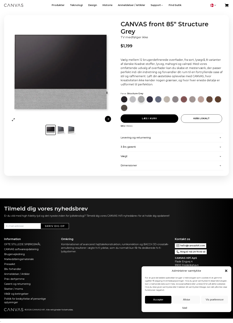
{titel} (184, 307)
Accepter (158, 299)
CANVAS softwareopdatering (21, 249)
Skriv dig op (55, 226)
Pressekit (9, 264)
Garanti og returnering (17, 283)
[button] (226, 270)
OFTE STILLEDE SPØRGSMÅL (22, 244)
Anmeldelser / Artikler (17, 274)
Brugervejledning (14, 254)
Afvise (186, 299)
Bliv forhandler (12, 269)
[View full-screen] (13, 120)
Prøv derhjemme (14, 278)
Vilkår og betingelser (16, 293)
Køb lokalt (201, 118)
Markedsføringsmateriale (19, 259)
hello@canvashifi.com (192, 245)
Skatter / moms (13, 288)
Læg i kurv (149, 118)
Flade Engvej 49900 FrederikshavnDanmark (187, 265)
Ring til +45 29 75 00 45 (192, 251)
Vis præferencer (215, 299)
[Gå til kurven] (227, 6)
